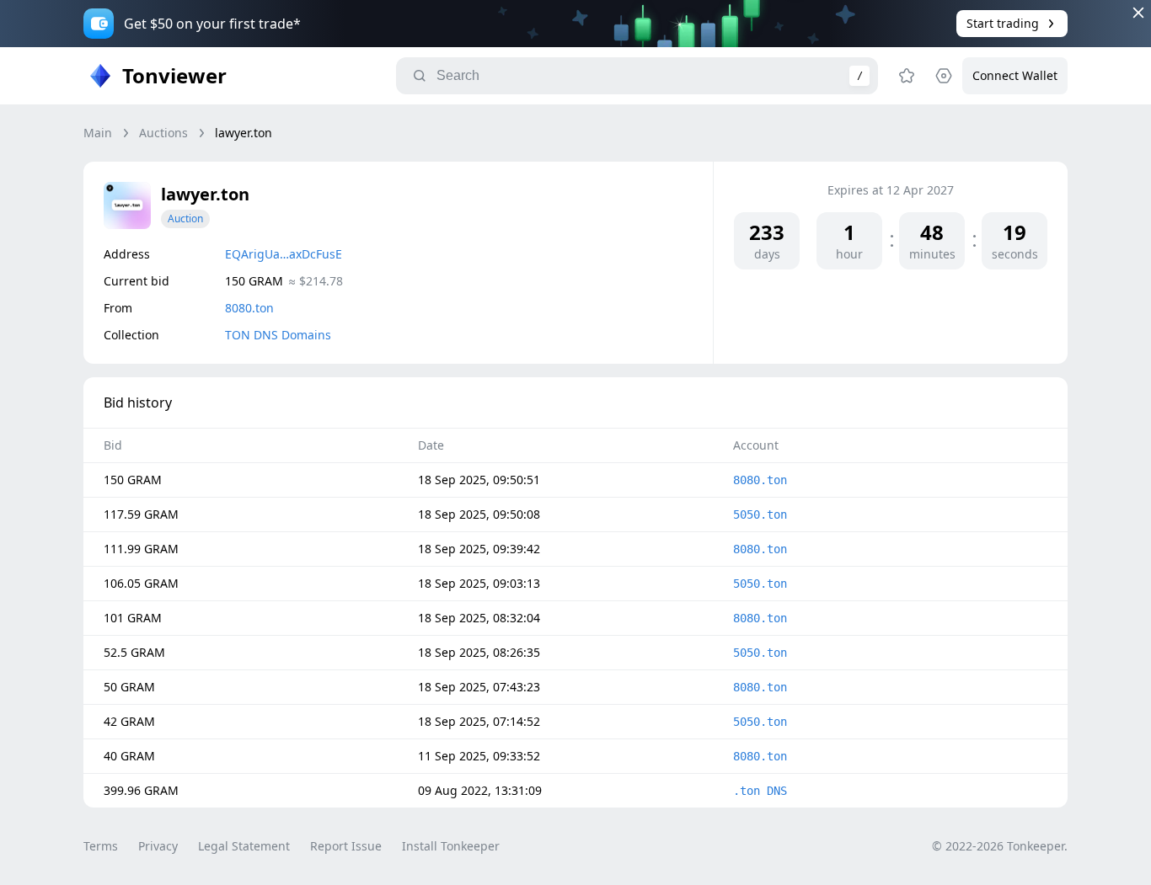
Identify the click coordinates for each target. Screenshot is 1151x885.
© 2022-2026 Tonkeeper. (1000, 846)
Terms (100, 846)
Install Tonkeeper (451, 846)
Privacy (158, 846)
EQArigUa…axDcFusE (283, 254)
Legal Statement (244, 846)
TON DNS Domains (278, 335)
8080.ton (249, 308)
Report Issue (346, 846)
